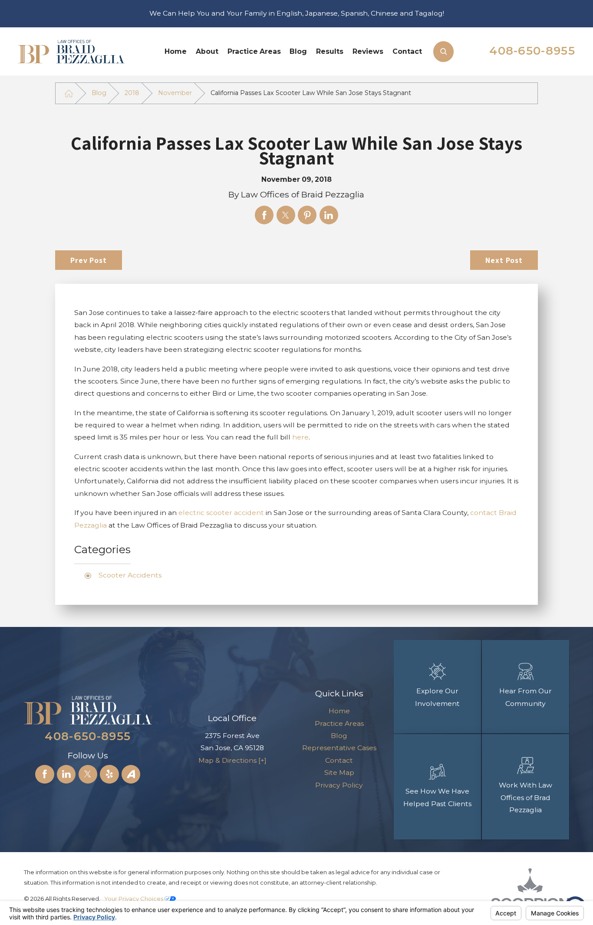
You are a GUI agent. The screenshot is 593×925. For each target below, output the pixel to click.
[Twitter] (88, 774)
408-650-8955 (532, 51)
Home (176, 51)
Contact (407, 51)
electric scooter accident (221, 512)
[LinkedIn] (66, 774)
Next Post (504, 260)
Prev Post (88, 260)
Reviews (368, 51)
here (300, 437)
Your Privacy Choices (134, 898)
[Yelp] (109, 774)
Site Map (339, 772)
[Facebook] (44, 774)
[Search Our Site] (443, 51)
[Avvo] (131, 774)
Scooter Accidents (130, 575)
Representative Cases (339, 748)
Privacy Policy (339, 785)
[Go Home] (69, 93)
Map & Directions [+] (232, 760)
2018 (132, 93)
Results (329, 51)
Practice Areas (254, 51)
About (207, 51)
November (175, 93)
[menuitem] (175, 51)
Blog (298, 51)
